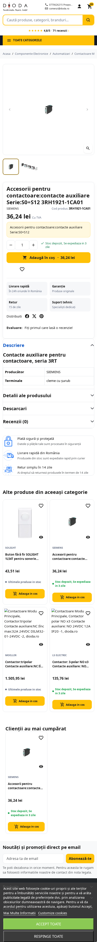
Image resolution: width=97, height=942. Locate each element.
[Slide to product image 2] (29, 167)
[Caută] (88, 20)
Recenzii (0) (15, 421)
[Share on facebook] (27, 316)
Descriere (13, 345)
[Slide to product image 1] (11, 167)
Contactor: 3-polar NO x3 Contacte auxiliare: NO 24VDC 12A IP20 (70, 664)
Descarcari (15, 408)
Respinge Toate (48, 936)
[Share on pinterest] (41, 316)
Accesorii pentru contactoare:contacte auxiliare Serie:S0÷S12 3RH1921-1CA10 (68, 556)
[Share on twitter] (34, 316)
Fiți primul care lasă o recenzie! (49, 327)
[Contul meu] (79, 6)
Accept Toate (48, 924)
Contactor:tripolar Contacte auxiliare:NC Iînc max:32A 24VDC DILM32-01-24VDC (24, 664)
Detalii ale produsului (27, 395)
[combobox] (43, 20)
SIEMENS (13, 208)
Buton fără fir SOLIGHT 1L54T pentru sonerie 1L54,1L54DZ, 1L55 (22, 556)
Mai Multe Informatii (19, 913)
